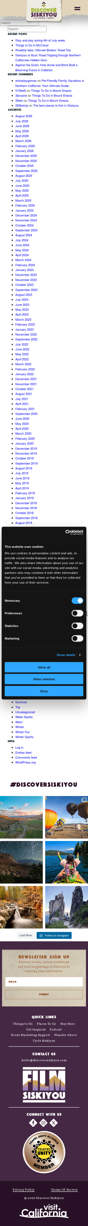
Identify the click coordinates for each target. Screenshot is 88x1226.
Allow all (44, 667)
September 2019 (26, 463)
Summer (21, 702)
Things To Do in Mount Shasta (51, 90)
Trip (17, 707)
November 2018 (26, 508)
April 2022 (22, 359)
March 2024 (23, 260)
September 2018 (26, 518)
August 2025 (23, 175)
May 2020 (22, 423)
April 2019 (22, 488)
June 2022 (22, 349)
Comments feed (26, 757)
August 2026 (23, 116)
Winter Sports (24, 737)
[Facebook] (33, 1122)
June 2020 (22, 418)
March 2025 (23, 200)
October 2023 (24, 284)
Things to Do (23, 1024)
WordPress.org (25, 762)
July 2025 (21, 180)
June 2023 (22, 304)
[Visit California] (44, 1211)
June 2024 (22, 245)
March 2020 (23, 433)
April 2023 (22, 314)
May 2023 (22, 309)
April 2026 (22, 136)
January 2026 (24, 151)
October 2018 (24, 513)
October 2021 (24, 389)
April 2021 (22, 403)
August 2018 (23, 523)
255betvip (21, 105)
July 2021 (21, 399)
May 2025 (22, 190)
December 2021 (26, 379)
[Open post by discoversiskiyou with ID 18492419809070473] (21, 862)
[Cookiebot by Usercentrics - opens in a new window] (65, 532)
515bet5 (20, 90)
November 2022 (26, 334)
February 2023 (25, 324)
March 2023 (23, 319)
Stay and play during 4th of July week (40, 40)
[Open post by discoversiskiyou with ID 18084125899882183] (66, 907)
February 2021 (25, 409)
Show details (66, 655)
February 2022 (25, 369)
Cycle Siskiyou (44, 1041)
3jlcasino (21, 95)
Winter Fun (22, 732)
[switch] (77, 613)
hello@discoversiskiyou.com (44, 1060)
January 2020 (24, 443)
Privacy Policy (24, 1190)
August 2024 (23, 235)
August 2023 (23, 294)
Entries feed (23, 752)
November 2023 (26, 280)
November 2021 (26, 384)
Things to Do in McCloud (31, 45)
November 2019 (26, 453)
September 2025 (26, 170)
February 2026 (25, 146)
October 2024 (24, 225)
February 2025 (25, 205)
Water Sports (24, 717)
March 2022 (23, 364)
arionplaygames (26, 80)
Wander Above (65, 1035)
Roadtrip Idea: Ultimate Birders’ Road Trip (43, 50)
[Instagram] (43, 1122)
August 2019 (23, 468)
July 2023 (21, 299)
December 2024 (26, 215)
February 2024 (25, 265)
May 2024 (22, 250)
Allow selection (44, 679)
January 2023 (24, 329)
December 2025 (26, 155)
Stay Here (67, 1024)
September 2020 (26, 413)
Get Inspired (36, 1030)
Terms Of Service (64, 1190)
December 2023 (26, 274)
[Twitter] (53, 1122)
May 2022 (22, 354)
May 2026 (22, 131)
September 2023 (26, 290)
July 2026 (21, 121)
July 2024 (21, 240)
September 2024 (26, 230)
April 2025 (22, 195)
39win (19, 100)
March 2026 (23, 141)
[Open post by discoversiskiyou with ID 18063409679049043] (66, 862)
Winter (19, 727)
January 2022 (24, 374)
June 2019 (22, 478)
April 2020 (22, 428)
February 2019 (25, 493)
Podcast (56, 1030)
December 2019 (26, 448)
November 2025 (26, 161)
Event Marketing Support (30, 1035)
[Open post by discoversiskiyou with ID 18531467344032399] (21, 817)
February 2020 (25, 438)
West (18, 722)
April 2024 (22, 255)
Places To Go (46, 1024)
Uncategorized (25, 712)
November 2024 (26, 220)
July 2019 (21, 473)
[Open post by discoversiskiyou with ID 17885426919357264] (21, 907)
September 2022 (26, 339)
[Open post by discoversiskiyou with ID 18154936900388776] (66, 817)
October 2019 (24, 458)
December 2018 (26, 503)
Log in (19, 747)
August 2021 (23, 394)
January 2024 (24, 270)
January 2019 (24, 498)
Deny (44, 691)
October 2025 (24, 165)
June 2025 (22, 185)
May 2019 (22, 483)
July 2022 (21, 344)
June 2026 (22, 126)
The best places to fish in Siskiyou (56, 105)
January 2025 (24, 210)
